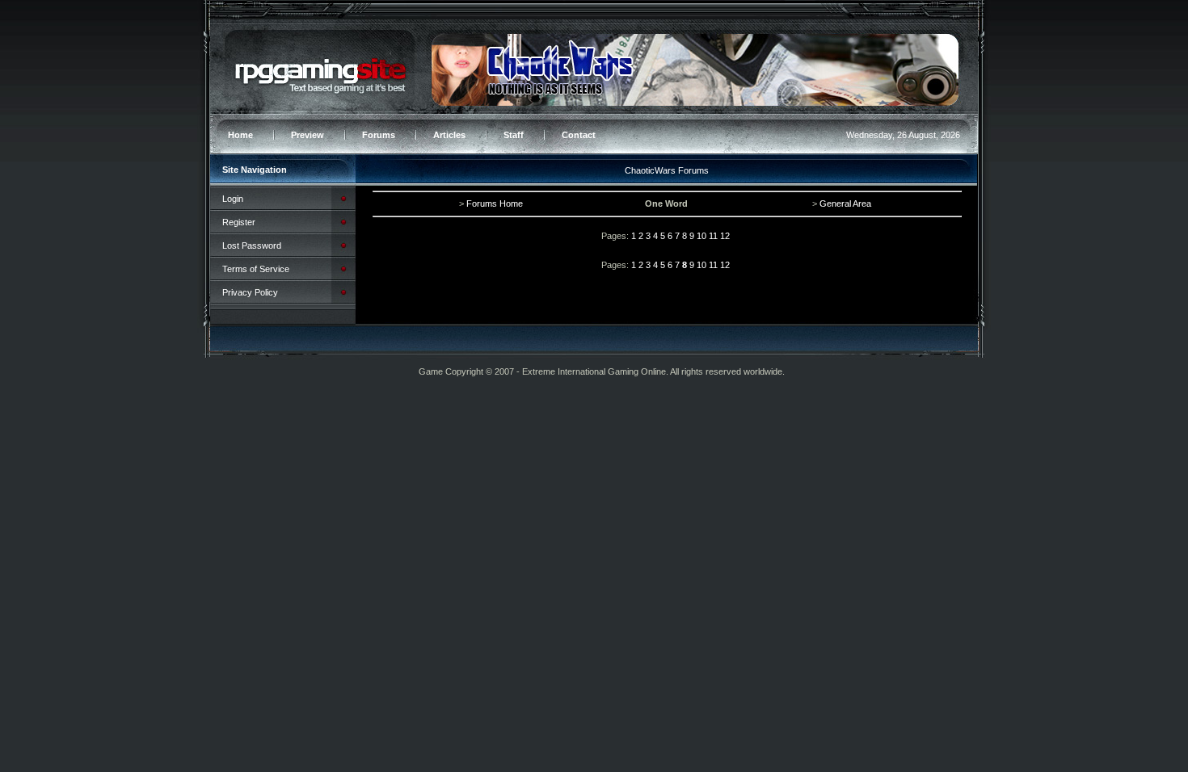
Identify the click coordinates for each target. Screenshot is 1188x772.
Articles (449, 135)
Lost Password (251, 245)
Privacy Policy (250, 292)
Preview (307, 135)
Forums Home (494, 203)
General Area (845, 203)
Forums (378, 135)
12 (725, 236)
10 (701, 236)
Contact (579, 135)
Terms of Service (255, 269)
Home (240, 135)
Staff (513, 135)
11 (713, 236)
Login (232, 198)
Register (238, 222)
